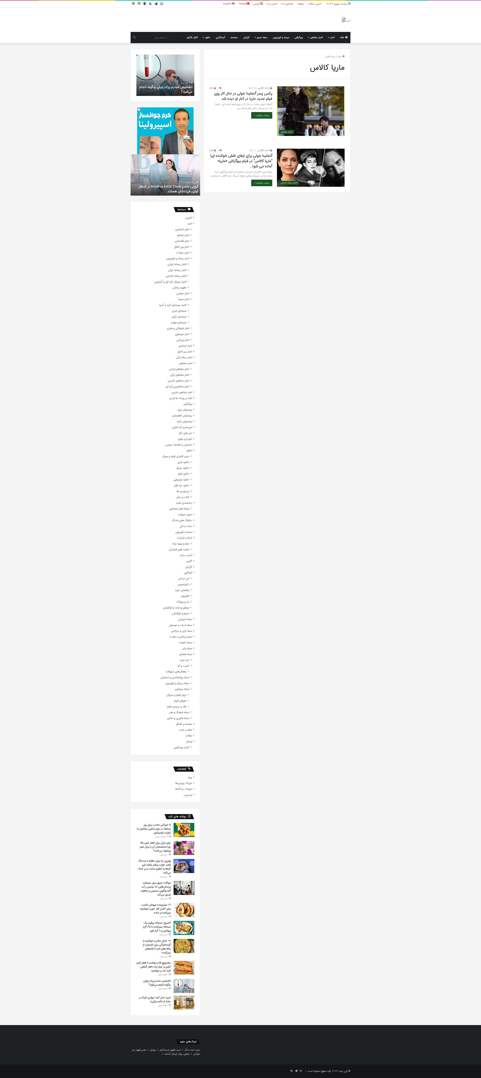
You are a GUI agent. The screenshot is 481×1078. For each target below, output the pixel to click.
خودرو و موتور (185, 439)
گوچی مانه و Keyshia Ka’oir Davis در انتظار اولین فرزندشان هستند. (168, 189)
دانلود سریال (182, 468)
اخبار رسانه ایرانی (176, 264)
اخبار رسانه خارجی (176, 276)
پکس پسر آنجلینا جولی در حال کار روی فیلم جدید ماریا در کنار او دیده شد (243, 96)
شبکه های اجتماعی (179, 509)
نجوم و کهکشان (180, 613)
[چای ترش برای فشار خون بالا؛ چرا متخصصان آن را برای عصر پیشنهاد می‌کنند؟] (184, 848)
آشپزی (188, 218)
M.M (267, 88)
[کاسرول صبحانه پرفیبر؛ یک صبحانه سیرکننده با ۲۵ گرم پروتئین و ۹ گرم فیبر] (184, 928)
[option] (165, 75)
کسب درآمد (186, 555)
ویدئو (189, 742)
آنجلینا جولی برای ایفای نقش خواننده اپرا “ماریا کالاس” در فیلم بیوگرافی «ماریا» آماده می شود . (241, 161)
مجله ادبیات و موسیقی (180, 625)
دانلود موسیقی (181, 480)
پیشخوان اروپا (185, 410)
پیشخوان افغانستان (182, 416)
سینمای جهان (178, 323)
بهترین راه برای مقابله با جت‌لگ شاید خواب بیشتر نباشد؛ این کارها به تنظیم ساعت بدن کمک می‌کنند (154, 867)
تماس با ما (272, 4)
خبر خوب (184, 660)
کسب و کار (183, 666)
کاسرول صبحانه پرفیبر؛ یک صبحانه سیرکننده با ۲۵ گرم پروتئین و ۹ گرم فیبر (157, 927)
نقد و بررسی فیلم (176, 707)
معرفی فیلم (180, 701)
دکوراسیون (183, 584)
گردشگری (220, 37)
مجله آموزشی (185, 619)
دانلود (207, 37)
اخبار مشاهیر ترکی (179, 375)
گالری (189, 561)
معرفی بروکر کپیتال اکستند (177, 1054)
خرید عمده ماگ (192, 1050)
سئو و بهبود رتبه (180, 544)
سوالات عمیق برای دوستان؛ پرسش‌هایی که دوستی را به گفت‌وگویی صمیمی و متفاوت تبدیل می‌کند (155, 889)
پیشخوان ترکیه (184, 421)
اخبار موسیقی (182, 334)
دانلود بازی (183, 462)
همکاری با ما (287, 4)
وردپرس (188, 795)
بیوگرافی (299, 37)
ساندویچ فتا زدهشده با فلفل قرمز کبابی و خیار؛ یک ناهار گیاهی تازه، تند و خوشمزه (153, 967)
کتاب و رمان (182, 497)
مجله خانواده (185, 643)
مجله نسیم (262, 37)
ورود (190, 777)
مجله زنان (187, 648)
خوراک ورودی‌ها (183, 783)
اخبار (332, 37)
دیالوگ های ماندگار (182, 520)
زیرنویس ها (183, 491)
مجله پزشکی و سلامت (180, 637)
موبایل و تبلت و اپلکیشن (176, 608)
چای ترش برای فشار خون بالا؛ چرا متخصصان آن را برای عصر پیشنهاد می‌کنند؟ (155, 847)
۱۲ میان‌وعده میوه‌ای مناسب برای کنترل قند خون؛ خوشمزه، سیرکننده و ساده (155, 909)
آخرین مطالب (314, 4)
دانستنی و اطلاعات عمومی (178, 445)
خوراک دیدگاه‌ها (183, 789)
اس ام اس (183, 579)
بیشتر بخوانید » (261, 115)
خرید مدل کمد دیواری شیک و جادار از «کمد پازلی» (155, 999)
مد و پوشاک (182, 602)
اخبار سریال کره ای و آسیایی (170, 282)
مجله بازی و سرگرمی (181, 631)
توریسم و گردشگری (182, 427)
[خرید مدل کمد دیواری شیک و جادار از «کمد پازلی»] (184, 1003)
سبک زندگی (186, 526)
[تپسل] (139, 109)
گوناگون (188, 573)
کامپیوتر (185, 596)
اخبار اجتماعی (182, 229)
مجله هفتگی (185, 654)
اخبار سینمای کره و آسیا (172, 305)
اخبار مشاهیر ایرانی (179, 369)
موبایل (153, 1050)
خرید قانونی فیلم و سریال (175, 456)
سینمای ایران (179, 311)
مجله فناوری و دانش (178, 718)
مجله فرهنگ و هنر (179, 712)
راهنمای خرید (182, 590)
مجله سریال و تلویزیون (177, 683)
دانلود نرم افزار (181, 485)
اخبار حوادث (182, 253)
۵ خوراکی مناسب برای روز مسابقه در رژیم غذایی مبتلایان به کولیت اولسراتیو (154, 829)
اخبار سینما (183, 299)
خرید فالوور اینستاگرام (170, 1050)
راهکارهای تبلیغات (176, 672)
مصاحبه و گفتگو (184, 724)
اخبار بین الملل (181, 247)
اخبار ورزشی (183, 340)
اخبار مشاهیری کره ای (177, 387)
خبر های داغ (185, 433)
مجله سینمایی (182, 689)
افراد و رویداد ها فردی (180, 398)
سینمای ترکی (179, 317)
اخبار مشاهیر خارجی (178, 381)
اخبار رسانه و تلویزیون (177, 259)
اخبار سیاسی (182, 293)
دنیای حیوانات (185, 515)
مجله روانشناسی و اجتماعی (174, 677)
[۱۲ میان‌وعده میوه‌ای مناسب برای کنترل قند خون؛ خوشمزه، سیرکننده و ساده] (184, 910)
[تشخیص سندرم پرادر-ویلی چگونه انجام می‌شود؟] (184, 986)
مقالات (188, 736)
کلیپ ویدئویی (181, 747)
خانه (342, 37)
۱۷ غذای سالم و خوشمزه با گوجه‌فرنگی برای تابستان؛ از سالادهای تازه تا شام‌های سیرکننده (157, 947)
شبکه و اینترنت (184, 538)
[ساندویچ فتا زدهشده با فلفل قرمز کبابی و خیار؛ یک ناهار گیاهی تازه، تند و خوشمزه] (184, 968)
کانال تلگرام (192, 37)
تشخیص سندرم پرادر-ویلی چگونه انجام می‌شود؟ (165, 89)
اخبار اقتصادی (182, 241)
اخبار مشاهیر (316, 37)
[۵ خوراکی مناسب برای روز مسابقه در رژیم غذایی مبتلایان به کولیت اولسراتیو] (184, 830)
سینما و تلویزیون (281, 37)
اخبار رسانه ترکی (177, 270)
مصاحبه (234, 37)
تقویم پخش (179, 288)
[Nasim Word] (345, 19)
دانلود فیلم (183, 474)
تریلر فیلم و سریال (176, 695)
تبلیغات (300, 4)
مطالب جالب (185, 730)
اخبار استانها (183, 235)
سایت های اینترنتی (179, 549)
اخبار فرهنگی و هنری (178, 328)
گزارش (246, 37)
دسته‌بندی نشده (184, 503)
